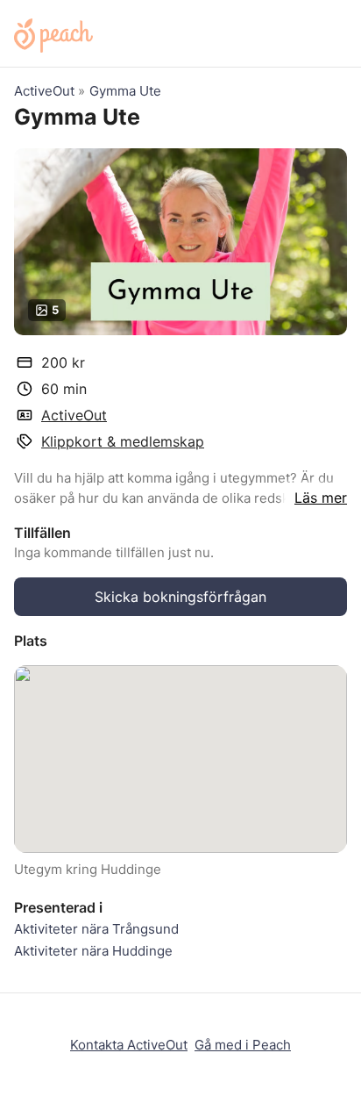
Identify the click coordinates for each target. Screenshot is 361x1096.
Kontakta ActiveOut (129, 1044)
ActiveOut (44, 90)
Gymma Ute (125, 90)
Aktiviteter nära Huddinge (93, 950)
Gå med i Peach (243, 1044)
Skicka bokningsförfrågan (180, 596)
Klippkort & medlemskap (122, 441)
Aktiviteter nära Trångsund (96, 928)
